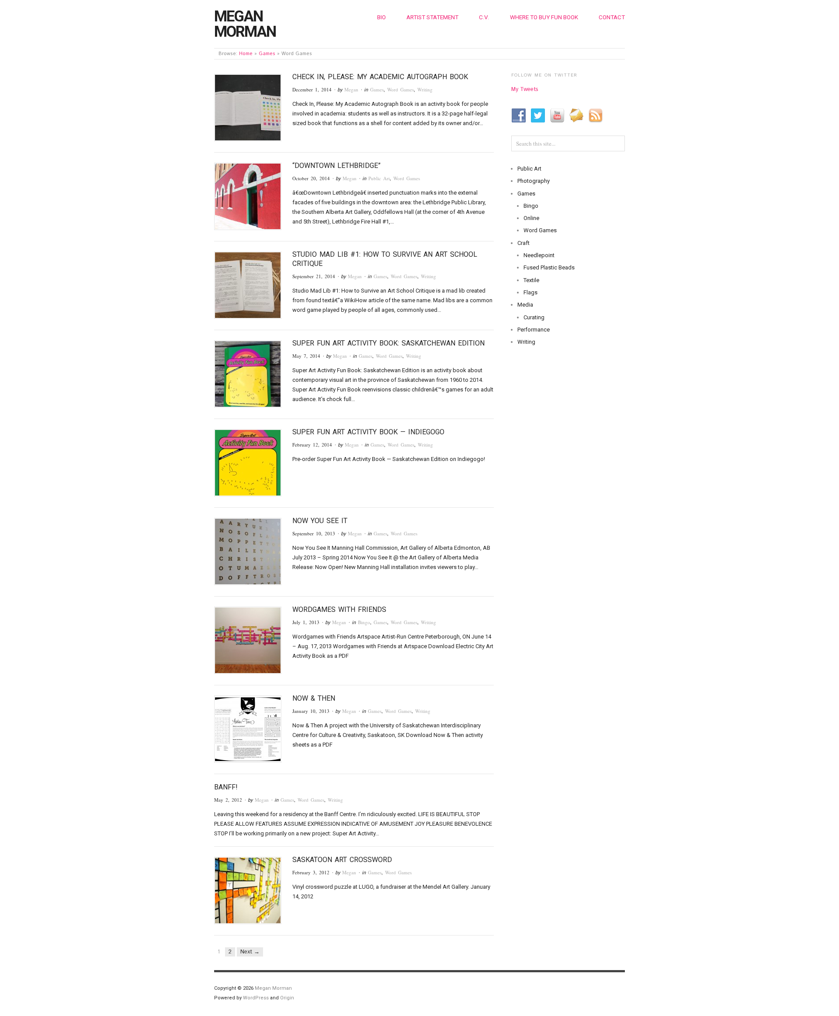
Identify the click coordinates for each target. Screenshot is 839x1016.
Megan (351, 89)
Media (525, 304)
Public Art (379, 178)
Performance (533, 329)
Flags (530, 292)
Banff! (226, 787)
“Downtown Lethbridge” (336, 165)
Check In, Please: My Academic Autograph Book (380, 77)
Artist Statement (432, 17)
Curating (534, 317)
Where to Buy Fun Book (544, 17)
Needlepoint (539, 255)
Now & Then (313, 698)
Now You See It (319, 521)
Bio (381, 17)
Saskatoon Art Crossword (342, 859)
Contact (612, 17)
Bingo (364, 622)
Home (246, 53)
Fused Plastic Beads (549, 267)
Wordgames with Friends (339, 609)
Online (531, 218)
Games (267, 53)
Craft (523, 243)
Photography (533, 181)
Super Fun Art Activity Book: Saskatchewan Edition (388, 343)
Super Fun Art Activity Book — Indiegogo (368, 432)
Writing (425, 89)
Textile (531, 280)
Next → (250, 952)
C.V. (484, 17)
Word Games (400, 89)
